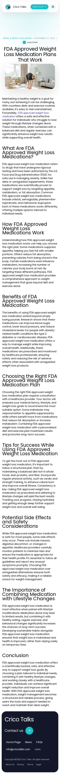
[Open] (53, 7)
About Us (10, 764)
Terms (30, 764)
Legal (38, 764)
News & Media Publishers (17, 38)
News (28, 742)
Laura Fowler (32, 42)
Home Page (13, 742)
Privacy (20, 764)
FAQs (39, 742)
